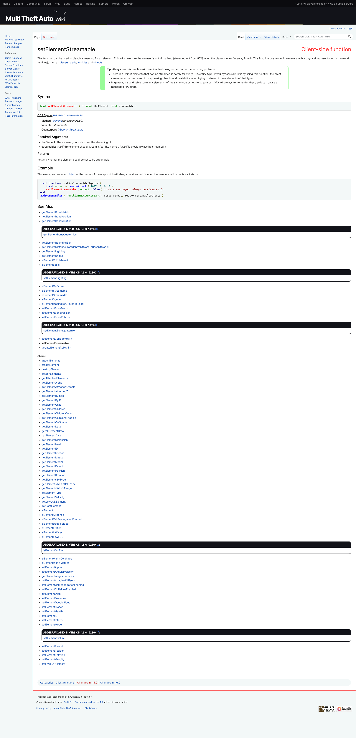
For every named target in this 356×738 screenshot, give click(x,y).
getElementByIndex (53, 395)
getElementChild (51, 404)
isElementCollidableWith (56, 260)
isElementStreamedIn (54, 295)
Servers (103, 3)
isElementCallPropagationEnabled (62, 519)
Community (33, 3)
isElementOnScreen (53, 286)
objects (97, 62)
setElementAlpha (52, 567)
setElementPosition (53, 650)
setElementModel (52, 624)
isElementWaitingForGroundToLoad (63, 303)
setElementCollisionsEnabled (59, 589)
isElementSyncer (52, 299)
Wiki (57, 3)
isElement (47, 510)
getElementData (51, 426)
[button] (286, 36)
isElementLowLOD (52, 536)
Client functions (65, 682)
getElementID (50, 448)
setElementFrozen (52, 606)
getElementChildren (53, 408)
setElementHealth (52, 611)
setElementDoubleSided (56, 602)
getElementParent (52, 466)
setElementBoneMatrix (55, 308)
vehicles (82, 62)
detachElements (51, 373)
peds (73, 62)
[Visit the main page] (36, 15)
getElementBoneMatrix (55, 212)
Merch (116, 3)
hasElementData (51, 435)
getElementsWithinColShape (59, 484)
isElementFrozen (51, 527)
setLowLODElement (53, 663)
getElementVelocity (53, 497)
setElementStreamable (62, 106)
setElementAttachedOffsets (58, 580)
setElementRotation (53, 654)
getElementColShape (54, 422)
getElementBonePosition (56, 216)
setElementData (51, 593)
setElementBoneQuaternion (59, 330)
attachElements (51, 360)
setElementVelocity (53, 659)
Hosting (90, 3)
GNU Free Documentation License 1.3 (83, 702)
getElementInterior (53, 453)
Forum (48, 3)
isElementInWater (52, 532)
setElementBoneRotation (56, 317)
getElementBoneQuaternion (60, 234)
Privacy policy (43, 708)
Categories (46, 682)
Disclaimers (91, 708)
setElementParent (52, 646)
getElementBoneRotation (56, 220)
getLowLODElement (54, 501)
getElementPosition (53, 470)
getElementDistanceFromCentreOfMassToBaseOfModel (75, 246)
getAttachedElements (55, 378)
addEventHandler (51, 195)
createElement (50, 364)
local (44, 183)
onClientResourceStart (84, 195)
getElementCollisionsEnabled (59, 417)
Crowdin (128, 3)
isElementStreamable (70, 129)
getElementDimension (55, 439)
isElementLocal (51, 264)
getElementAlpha (52, 382)
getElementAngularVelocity (58, 576)
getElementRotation (53, 475)
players (64, 62)
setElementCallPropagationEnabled (63, 584)
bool (43, 106)
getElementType (51, 492)
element (87, 106)
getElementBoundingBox (56, 242)
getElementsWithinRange (57, 488)
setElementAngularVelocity (58, 571)
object (71, 174)
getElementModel (52, 461)
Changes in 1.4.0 (87, 682)
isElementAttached (53, 514)
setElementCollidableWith (57, 338)
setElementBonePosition (56, 312)
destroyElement (51, 369)
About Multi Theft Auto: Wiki (67, 708)
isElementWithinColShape (57, 558)
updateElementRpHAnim (56, 347)
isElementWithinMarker (55, 562)
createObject (77, 186)
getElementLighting (53, 251)
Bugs (67, 3)
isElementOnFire (53, 550)
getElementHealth (52, 444)
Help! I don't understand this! (68, 115)
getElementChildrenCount (57, 413)
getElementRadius (52, 255)
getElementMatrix (52, 457)
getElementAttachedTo (55, 391)
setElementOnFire (54, 638)
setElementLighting (55, 278)
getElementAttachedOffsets (58, 386)
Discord (18, 3)
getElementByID (51, 400)
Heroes (78, 3)
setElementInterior (52, 620)
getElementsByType (54, 479)
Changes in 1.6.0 (110, 682)
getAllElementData (53, 430)
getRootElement (51, 505)
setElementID (49, 615)
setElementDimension (54, 598)
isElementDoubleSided (55, 523)
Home (6, 3)
